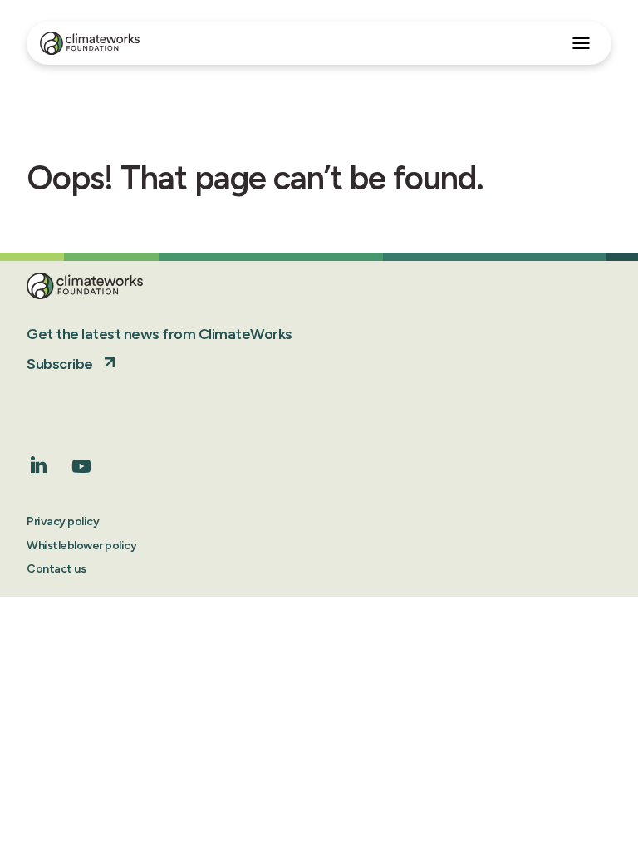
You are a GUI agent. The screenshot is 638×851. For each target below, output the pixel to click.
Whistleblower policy (81, 546)
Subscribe (60, 364)
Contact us (56, 569)
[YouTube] (81, 472)
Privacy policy (63, 521)
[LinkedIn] (39, 468)
